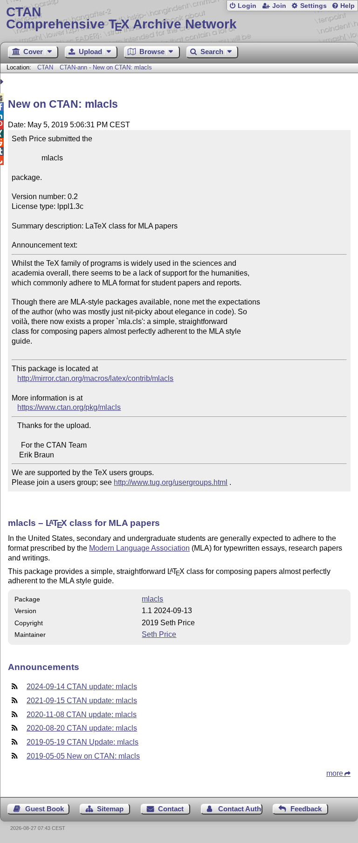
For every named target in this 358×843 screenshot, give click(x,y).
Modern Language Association (139, 548)
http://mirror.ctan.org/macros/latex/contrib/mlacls (95, 378)
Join (279, 5)
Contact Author (240, 809)
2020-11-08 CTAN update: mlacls (82, 715)
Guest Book (44, 809)
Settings (313, 5)
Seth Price (159, 634)
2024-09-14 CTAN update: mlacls (82, 687)
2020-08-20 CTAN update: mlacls (82, 728)
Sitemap (110, 809)
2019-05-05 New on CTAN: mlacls (83, 756)
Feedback (306, 809)
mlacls (152, 599)
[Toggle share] (3, 81)
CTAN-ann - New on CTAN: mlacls (106, 67)
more (334, 773)
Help (347, 5)
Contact (171, 809)
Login (247, 5)
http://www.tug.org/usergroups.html (170, 482)
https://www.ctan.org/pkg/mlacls (69, 407)
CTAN (45, 67)
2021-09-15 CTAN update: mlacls (82, 701)
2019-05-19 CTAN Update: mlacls (82, 742)
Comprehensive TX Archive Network (121, 18)
